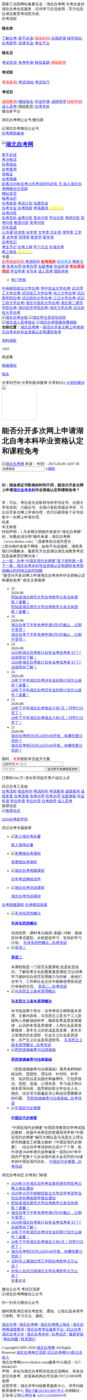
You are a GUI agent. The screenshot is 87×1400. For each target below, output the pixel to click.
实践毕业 (40, 203)
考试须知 (25, 82)
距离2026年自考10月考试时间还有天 (32, 184)
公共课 (7, 232)
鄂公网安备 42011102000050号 (42, 1395)
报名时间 (42, 38)
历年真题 (9, 228)
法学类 (31, 232)
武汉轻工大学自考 (37, 293)
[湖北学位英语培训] (47, 317)
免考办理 (13, 266)
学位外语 (33, 801)
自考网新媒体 (13, 133)
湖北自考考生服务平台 (46, 1329)
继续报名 (25, 102)
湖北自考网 (29, 327)
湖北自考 (9, 1324)
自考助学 (9, 43)
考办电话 (9, 160)
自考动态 (59, 1334)
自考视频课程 (13, 905)
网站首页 (9, 194)
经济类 (19, 232)
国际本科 (61, 271)
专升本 (31, 271)
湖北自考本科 (24, 490)
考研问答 (72, 218)
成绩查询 (9, 102)
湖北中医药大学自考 (42, 303)
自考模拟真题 (36, 905)
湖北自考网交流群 (31, 1352)
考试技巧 (42, 82)
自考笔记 (9, 242)
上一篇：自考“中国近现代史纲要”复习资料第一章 (42, 561)
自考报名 (9, 164)
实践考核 (45, 266)
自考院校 (25, 208)
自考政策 (9, 203)
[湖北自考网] (17, 144)
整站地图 (10, 1339)
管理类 (24, 237)
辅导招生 (74, 38)
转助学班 (74, 102)
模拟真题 (42, 62)
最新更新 (76, 1334)
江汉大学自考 (64, 298)
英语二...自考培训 (52, 986)
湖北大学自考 (61, 308)
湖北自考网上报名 (55, 1324)
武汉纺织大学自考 (37, 298)
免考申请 (25, 62)
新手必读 (25, 38)
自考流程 (9, 791)
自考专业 (9, 208)
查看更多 (18, 1281)
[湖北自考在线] (15, 317)
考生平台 (42, 43)
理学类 (67, 232)
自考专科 (42, 106)
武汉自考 (73, 1329)
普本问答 (40, 218)
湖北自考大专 (13, 1334)
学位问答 (56, 218)
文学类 (43, 232)
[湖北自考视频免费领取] (56, 322)
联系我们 (28, 1339)
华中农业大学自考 (55, 288)
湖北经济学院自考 (33, 308)
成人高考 (9, 106)
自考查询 (9, 169)
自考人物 (25, 247)
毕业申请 (42, 102)
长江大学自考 (64, 293)
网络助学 (58, 62)
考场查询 (9, 82)
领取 (50, 469)
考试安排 (9, 62)
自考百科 (9, 218)
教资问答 (21, 223)
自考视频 (9, 179)
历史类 (55, 232)
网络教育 (25, 106)
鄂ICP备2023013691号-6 (44, 1391)
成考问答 (25, 218)
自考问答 (9, 213)
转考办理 (29, 266)
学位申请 (17, 271)
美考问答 (37, 223)
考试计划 (25, 203)
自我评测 (58, 38)
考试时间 (32, 261)
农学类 (12, 237)
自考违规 (21, 796)
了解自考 (9, 38)
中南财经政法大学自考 (20, 288)
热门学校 (18, 280)
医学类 (48, 237)
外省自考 (56, 247)
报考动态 (9, 198)
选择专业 (25, 43)
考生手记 (9, 247)
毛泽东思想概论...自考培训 (45, 943)
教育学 (36, 237)
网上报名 (9, 252)
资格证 (7, 174)
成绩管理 (58, 102)
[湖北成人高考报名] (18, 322)
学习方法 (40, 247)
